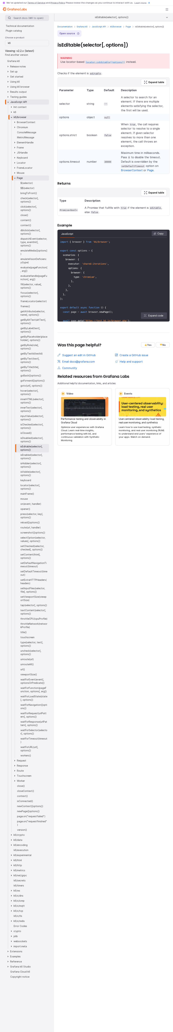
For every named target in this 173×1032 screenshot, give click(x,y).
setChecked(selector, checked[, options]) (32, 548)
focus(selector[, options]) (29, 294)
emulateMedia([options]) (33, 252)
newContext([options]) (30, 806)
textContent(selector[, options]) (33, 612)
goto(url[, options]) (31, 385)
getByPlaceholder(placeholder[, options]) (33, 338)
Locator (21, 162)
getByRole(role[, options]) (29, 347)
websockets (20, 941)
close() (24, 215)
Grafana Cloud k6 (20, 971)
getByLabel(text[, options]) (30, 330)
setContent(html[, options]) (30, 556)
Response (22, 765)
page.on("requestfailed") (31, 816)
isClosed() (26, 432)
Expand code (155, 315)
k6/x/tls (18, 915)
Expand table (156, 82)
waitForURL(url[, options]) (29, 749)
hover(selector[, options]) (29, 392)
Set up (14, 71)
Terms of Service (36, 2)
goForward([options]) (32, 380)
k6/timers (19, 885)
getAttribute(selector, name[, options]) (32, 313)
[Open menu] (167, 9)
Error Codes (20, 926)
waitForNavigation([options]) (33, 706)
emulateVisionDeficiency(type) (33, 261)
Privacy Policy (58, 2)
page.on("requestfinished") (32, 823)
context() (25, 225)
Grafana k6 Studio (20, 966)
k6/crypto (19, 834)
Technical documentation (20, 25)
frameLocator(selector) (33, 301)
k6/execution (21, 850)
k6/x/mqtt (19, 905)
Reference (16, 961)
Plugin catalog (14, 30)
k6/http (18, 865)
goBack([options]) (30, 375)
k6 (15, 112)
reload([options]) (30, 522)
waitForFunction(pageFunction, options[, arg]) (33, 689)
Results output (18, 91)
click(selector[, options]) (28, 208)
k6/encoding (21, 845)
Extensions (16, 951)
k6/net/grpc (20, 875)
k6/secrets (20, 880)
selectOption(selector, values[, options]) (32, 539)
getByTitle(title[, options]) (29, 369)
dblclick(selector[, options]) (30, 232)
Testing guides (18, 96)
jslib (16, 936)
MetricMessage (25, 137)
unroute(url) (27, 659)
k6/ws (17, 890)
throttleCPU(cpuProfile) (33, 618)
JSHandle (22, 152)
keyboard (25, 480)
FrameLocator (24, 167)
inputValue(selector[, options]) (32, 418)
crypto (17, 931)
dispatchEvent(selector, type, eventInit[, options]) (33, 242)
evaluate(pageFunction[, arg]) (33, 269)
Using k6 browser (20, 86)
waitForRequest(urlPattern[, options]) (33, 715)
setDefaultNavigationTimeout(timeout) (33, 565)
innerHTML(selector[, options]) (32, 401)
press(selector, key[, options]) (31, 516)
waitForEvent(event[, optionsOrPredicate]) (32, 681)
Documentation (64, 26)
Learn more (140, 3)
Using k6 (15, 81)
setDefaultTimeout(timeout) (33, 573)
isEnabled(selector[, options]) (31, 456)
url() (22, 669)
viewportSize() (28, 674)
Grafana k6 (82, 26)
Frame (20, 147)
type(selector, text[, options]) (31, 644)
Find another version (16, 54)
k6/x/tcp (18, 910)
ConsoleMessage (26, 132)
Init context (20, 107)
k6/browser (115, 26)
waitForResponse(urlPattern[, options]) (33, 723)
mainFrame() (27, 493)
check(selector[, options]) (29, 200)
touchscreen (27, 637)
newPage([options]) (28, 811)
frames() (25, 306)
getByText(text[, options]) (30, 360)
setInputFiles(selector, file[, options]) (32, 590)
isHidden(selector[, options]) (31, 465)
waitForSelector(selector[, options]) (33, 732)
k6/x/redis (19, 921)
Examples (15, 956)
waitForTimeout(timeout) (33, 740)
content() (25, 220)
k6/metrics (19, 870)
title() (23, 632)
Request (21, 760)
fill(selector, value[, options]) (31, 286)
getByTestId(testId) (31, 353)
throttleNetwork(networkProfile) (33, 625)
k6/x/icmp (19, 900)
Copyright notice (19, 976)
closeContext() (25, 790)
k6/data (18, 839)
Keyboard (22, 157)
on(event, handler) (30, 503)
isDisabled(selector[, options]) (31, 440)
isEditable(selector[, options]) (31, 448)
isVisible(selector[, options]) (30, 473)
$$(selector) (27, 188)
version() (22, 829)
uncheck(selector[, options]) (30, 652)
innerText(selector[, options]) (31, 409)
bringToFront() (28, 193)
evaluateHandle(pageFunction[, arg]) (33, 277)
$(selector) (26, 183)
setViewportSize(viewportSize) (33, 598)
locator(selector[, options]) (30, 487)
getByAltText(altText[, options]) (33, 321)
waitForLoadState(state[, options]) (33, 698)
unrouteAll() (27, 664)
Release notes (18, 66)
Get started (16, 76)
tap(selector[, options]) (33, 605)
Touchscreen (24, 775)
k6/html (18, 860)
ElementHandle (25, 142)
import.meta (20, 946)
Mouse (20, 172)
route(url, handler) (30, 527)
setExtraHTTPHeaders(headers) (33, 581)
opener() (25, 508)
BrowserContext (132, 170)
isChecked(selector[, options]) (31, 426)
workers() (25, 755)
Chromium (22, 127)
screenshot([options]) (32, 532)
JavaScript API (99, 26)
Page (128, 26)
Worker (21, 780)
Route (20, 770)
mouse (24, 498)
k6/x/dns (18, 895)
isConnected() (25, 801)
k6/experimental (22, 855)
